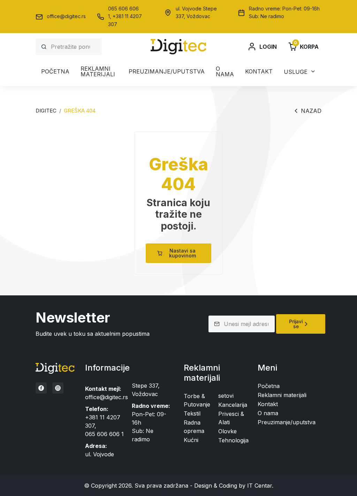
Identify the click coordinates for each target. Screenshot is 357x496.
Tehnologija (233, 440)
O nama (225, 71)
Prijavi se (296, 323)
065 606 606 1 (104, 434)
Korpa (306, 46)
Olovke (227, 431)
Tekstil (192, 413)
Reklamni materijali (98, 71)
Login (268, 46)
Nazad (311, 110)
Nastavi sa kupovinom (182, 253)
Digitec (46, 110)
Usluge (295, 72)
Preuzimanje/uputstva (167, 71)
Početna (55, 71)
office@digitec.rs (66, 16)
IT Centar (259, 485)
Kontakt (259, 71)
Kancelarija (232, 404)
